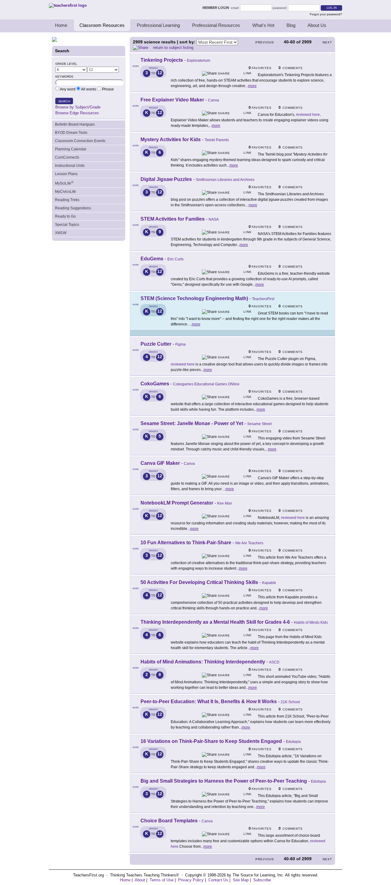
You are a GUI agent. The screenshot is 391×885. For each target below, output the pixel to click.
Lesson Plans (66, 174)
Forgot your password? (326, 14)
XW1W (60, 233)
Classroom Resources (102, 25)
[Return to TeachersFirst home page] (68, 5)
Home (61, 25)
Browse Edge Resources (77, 113)
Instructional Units (70, 165)
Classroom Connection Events (80, 141)
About (140, 880)
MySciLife (64, 182)
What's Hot (263, 25)
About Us (317, 25)
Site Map (241, 880)
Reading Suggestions (73, 208)
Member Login (217, 7)
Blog (291, 25)
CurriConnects (67, 157)
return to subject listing (173, 47)
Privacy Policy (191, 880)
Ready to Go (65, 216)
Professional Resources (216, 25)
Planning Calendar (70, 149)
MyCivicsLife (65, 191)
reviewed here (308, 114)
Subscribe (262, 880)
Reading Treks (67, 200)
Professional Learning (158, 25)
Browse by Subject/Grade (77, 107)
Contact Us (218, 880)
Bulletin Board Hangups (75, 124)
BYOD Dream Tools (71, 132)
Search (64, 101)
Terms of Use (162, 880)
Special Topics (67, 224)
